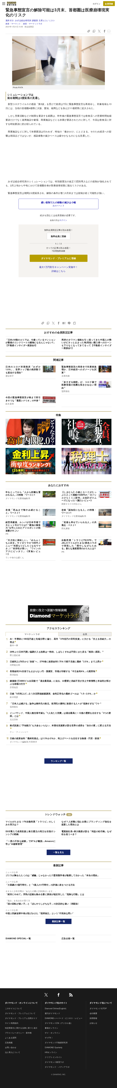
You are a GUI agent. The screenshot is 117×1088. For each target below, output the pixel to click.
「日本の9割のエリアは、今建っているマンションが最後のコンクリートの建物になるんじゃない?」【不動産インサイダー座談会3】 (31, 342)
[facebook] (58, 995)
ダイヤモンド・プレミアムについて (20, 1013)
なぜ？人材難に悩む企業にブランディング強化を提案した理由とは (86, 823)
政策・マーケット (13, 23)
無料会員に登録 (58, 236)
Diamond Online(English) (55, 1008)
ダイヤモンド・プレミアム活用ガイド (21, 1018)
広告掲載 (9, 1042)
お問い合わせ (10, 1047)
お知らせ (93, 1023)
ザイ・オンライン (52, 1032)
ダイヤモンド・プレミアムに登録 (58, 258)
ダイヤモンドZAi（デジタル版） (58, 1023)
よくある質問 (10, 1037)
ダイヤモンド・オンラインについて (21, 1002)
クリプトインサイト (53, 1057)
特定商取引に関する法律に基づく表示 (21, 1028)
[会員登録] (109, 3)
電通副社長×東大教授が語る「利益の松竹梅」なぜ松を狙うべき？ (86, 833)
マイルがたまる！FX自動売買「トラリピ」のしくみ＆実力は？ (31, 823)
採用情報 (93, 1018)
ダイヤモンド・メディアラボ (57, 1066)
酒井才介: (30, 20)
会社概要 (93, 1013)
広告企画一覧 (68, 938)
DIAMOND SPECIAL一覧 (18, 938)
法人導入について (12, 1052)
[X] (46, 995)
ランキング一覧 (58, 761)
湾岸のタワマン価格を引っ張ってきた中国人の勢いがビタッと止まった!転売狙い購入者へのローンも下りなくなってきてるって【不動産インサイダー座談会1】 (86, 344)
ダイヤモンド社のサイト (56, 1002)
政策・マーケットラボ (32, 23)
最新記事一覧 (58, 921)
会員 (85, 634)
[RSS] (71, 995)
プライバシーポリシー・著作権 (18, 1032)
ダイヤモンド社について (101, 1002)
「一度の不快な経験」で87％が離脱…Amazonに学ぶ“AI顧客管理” (31, 842)
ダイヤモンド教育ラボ (54, 1062)
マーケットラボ (32, 634)
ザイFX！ (49, 1037)
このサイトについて (13, 1008)
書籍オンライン (51, 1028)
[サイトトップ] (11, 4)
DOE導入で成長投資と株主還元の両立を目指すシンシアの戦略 (31, 833)
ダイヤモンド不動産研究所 (56, 1042)
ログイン (96, 4)
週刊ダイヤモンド (52, 1013)
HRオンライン (51, 1052)
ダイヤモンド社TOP (98, 1008)
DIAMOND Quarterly (53, 1047)
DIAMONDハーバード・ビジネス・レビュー (63, 1018)
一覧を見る (58, 852)
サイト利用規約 (11, 1023)
